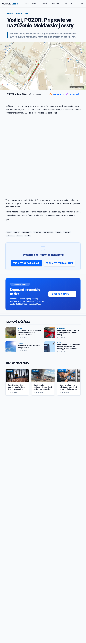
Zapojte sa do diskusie (26, 263)
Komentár (55, 3)
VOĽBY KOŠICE (30, 3)
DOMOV (10, 13)
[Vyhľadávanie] (72, 4)
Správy (44, 3)
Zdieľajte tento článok (59, 263)
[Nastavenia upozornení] (77, 4)
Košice (19, 13)
